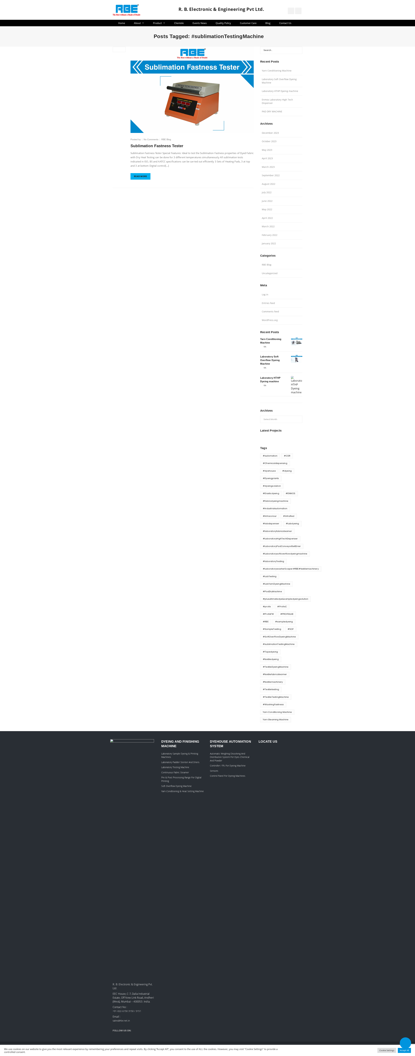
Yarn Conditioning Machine (276, 70)
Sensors (214, 770)
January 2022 (269, 243)
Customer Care (248, 23)
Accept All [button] (404, 1050)
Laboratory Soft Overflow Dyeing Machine (279, 81)
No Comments (151, 139)
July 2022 (267, 192)
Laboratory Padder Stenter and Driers (180, 762)
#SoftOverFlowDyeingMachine (279, 636)
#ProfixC (282, 606)
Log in (265, 294)
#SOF (291, 629)
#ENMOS (290, 493)
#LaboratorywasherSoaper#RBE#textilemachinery (291, 568)
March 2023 (268, 166)
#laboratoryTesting (273, 561)
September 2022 (271, 175)
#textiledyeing (271, 659)
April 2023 (267, 158)
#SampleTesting (272, 629)
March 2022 (268, 226)
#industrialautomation (275, 508)
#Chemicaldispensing (275, 463)
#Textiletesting (271, 689)
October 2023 (269, 141)
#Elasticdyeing (271, 493)
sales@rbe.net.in (121, 1020)
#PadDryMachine (272, 591)
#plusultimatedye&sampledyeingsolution (285, 598)
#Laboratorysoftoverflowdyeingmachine (285, 553)
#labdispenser (271, 523)
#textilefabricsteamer (275, 674)
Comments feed (270, 311)
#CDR (287, 455)
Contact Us (285, 23)
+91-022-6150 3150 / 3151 (127, 1011)
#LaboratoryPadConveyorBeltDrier (282, 546)
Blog (267, 23)
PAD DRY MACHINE (272, 111)
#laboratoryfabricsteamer (277, 531)
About (137, 23)
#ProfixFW (268, 614)
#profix (267, 606)
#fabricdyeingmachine (275, 501)
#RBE (266, 621)
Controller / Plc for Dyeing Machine (228, 765)
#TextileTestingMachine (276, 697)
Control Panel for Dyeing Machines (227, 775)
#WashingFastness (273, 704)
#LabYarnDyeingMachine (276, 583)
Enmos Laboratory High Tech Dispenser (277, 101)
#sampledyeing (284, 621)
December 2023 (270, 132)
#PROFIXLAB (286, 614)
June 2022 (267, 200)
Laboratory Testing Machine (175, 767)
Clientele (179, 23)
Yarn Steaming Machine (275, 719)
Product (157, 23)
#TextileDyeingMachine (275, 666)
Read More (140, 176)
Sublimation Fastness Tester (156, 146)
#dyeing (287, 470)
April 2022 (267, 218)
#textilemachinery (273, 681)
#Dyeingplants (271, 478)
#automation (270, 455)
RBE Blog (166, 139)
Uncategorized (270, 273)
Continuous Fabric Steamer (175, 772)
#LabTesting (269, 576)
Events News (200, 23)
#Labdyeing (292, 523)
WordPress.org (270, 320)
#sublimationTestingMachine (279, 644)
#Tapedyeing (270, 651)
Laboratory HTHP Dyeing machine (280, 91)
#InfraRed (288, 516)
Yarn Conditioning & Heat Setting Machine (182, 791)
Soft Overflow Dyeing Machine (176, 786)
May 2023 (267, 149)
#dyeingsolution (272, 485)
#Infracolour (270, 516)
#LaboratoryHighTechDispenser (280, 538)
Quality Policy (223, 23)
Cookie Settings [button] (386, 1050)
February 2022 (269, 235)
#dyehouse (269, 470)
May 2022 (267, 209)
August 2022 (268, 183)
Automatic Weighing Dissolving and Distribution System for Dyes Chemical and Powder (229, 757)
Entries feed (268, 303)
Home (121, 23)
